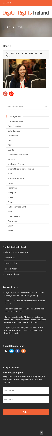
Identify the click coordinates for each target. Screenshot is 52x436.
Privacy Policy (11, 263)
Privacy (11, 202)
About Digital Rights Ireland (16, 252)
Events (11, 150)
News (10, 183)
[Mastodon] (5, 351)
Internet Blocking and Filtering (21, 169)
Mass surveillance (16, 178)
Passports (12, 192)
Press (10, 197)
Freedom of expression (18, 154)
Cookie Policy (11, 268)
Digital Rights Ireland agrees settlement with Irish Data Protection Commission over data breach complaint (23, 330)
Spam (10, 225)
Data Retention (14, 131)
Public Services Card (17, 206)
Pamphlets (12, 188)
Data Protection (15, 126)
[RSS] (23, 351)
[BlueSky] (11, 351)
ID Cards (11, 159)
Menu (8, 2)
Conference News (16, 121)
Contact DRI (10, 257)
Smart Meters (14, 216)
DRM (10, 145)
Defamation (13, 135)
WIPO (10, 230)
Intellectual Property (17, 164)
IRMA (10, 173)
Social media (13, 221)
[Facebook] (17, 351)
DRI (9, 140)
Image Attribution (12, 274)
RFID (10, 211)
